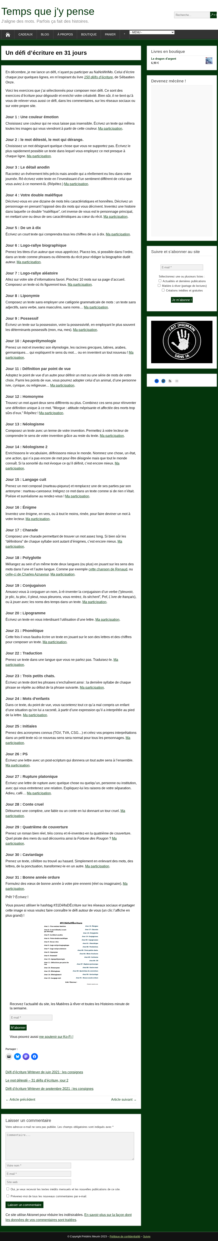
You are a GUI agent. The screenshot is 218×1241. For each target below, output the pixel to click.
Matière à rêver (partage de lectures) (184, 285)
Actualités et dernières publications (184, 281)
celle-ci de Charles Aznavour (27, 574)
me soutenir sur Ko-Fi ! (56, 1036)
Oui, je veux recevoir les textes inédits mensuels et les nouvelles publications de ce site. (65, 1189)
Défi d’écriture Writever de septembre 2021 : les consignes (49, 1088)
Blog (45, 34)
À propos (65, 34)
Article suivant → (124, 1099)
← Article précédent (20, 1099)
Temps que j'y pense (48, 11)
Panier (110, 34)
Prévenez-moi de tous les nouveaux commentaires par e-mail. (49, 1196)
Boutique (89, 34)
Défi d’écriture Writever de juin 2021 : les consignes (44, 1072)
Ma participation (110, 128)
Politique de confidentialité (125, 1236)
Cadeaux (26, 34)
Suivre (147, 1236)
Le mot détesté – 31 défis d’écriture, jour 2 (37, 1080)
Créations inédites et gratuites (184, 290)
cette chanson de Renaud (108, 569)
